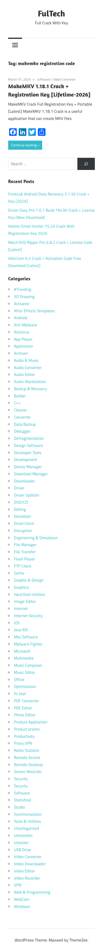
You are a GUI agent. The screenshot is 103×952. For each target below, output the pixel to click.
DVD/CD (21, 502)
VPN (17, 885)
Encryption (23, 530)
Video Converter (64, 79)
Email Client (24, 523)
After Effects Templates (34, 311)
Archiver (21, 353)
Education (22, 516)
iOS (17, 623)
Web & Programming (32, 892)
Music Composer (28, 665)
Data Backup (25, 424)
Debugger (22, 431)
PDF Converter (26, 701)
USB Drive (22, 850)
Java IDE (21, 630)
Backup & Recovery (30, 389)
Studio (19, 807)
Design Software (28, 445)
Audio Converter (28, 367)
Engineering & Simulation (36, 538)
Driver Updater (27, 495)
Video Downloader (30, 864)
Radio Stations (26, 750)
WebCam (21, 899)
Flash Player (24, 559)
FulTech (51, 13)
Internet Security (28, 616)
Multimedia (24, 658)
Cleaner (20, 410)
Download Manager (31, 474)
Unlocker (21, 842)
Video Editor (24, 871)
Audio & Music (26, 360)
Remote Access (27, 757)
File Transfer (25, 552)
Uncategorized (26, 828)
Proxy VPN (23, 743)
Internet (21, 608)
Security (21, 779)
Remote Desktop (28, 765)
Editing (20, 509)
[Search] (86, 164)
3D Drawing (24, 296)
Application (23, 346)
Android (20, 318)
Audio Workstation (30, 382)
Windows (22, 906)
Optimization (25, 686)
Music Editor (24, 672)
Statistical (22, 800)
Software (43, 79)
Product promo (27, 729)
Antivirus (21, 332)
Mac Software (26, 637)
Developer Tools (27, 453)
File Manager (25, 545)
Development (25, 459)
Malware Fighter (28, 644)
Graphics (21, 587)
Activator (21, 304)
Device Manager (28, 467)
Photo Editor (24, 715)
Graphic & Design (29, 580)
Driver (19, 488)
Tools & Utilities (27, 821)
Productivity (24, 736)
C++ (17, 403)
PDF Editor (23, 708)
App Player (23, 339)
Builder (20, 396)
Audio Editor (24, 374)
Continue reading (24, 145)
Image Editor (25, 601)
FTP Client (22, 566)
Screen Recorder (28, 771)
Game (19, 573)
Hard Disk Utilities (29, 594)
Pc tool (20, 694)
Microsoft (22, 651)
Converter (22, 417)
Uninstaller (23, 835)
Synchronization (27, 814)
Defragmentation (29, 438)
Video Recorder (27, 878)
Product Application (30, 722)
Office (19, 679)
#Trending (22, 289)
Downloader (24, 481)
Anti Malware (25, 325)
